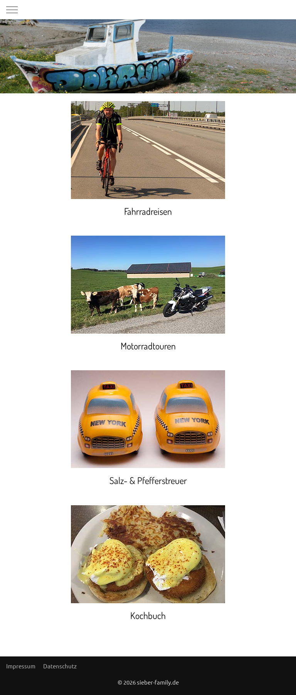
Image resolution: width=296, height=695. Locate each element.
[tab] (135, 77)
